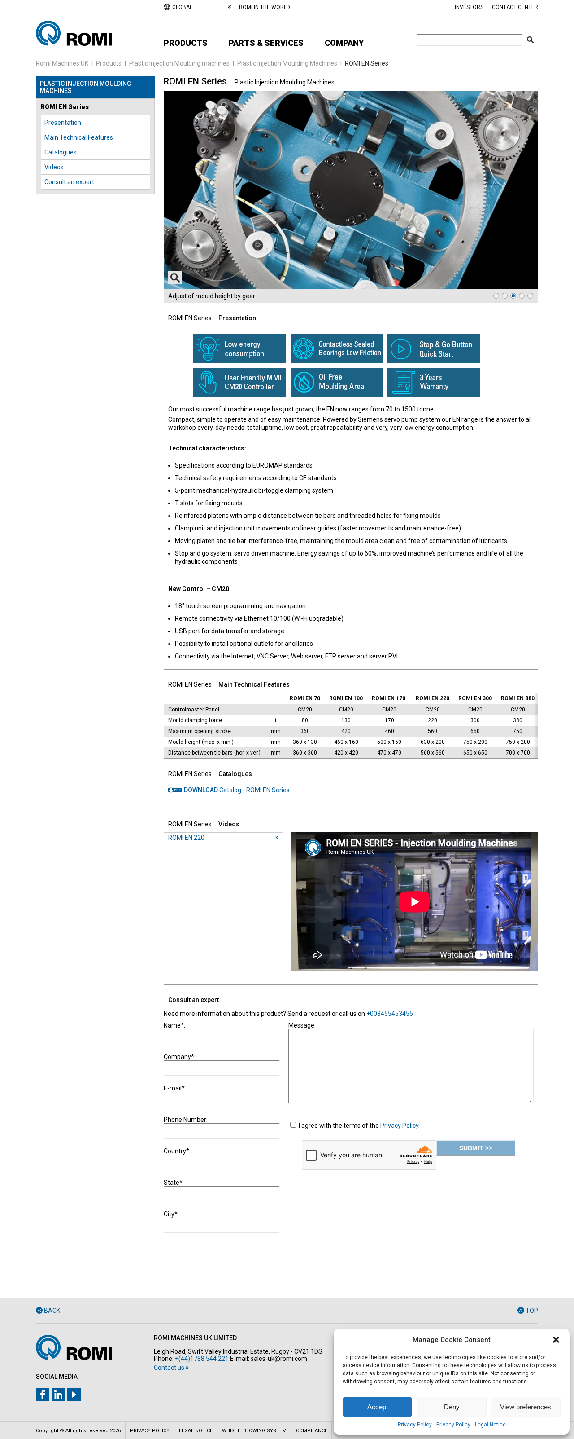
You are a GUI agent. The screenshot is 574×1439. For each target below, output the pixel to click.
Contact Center (515, 7)
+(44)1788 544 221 (202, 1358)
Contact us (169, 1367)
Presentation (62, 122)
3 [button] (513, 296)
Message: (302, 1025)
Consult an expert (69, 181)
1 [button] (496, 296)
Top (532, 1310)
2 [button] (505, 296)
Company (344, 43)
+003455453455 (389, 1013)
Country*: (177, 1151)
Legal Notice (490, 1424)
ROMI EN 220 (186, 837)
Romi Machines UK (62, 63)
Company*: (180, 1056)
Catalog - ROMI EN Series (237, 790)
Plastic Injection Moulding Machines (287, 63)
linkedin (58, 1394)
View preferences (525, 1407)
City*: (171, 1214)
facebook (42, 1394)
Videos (54, 167)
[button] (556, 1339)
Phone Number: (186, 1119)
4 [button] (522, 296)
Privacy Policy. (400, 1125)
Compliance (311, 1431)
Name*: (174, 1025)
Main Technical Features (78, 137)
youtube (74, 1394)
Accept (377, 1407)
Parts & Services (266, 43)
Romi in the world (264, 7)
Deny (452, 1407)
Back (52, 1310)
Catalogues (60, 152)
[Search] (530, 39)
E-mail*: (175, 1088)
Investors (469, 7)
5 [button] (530, 296)
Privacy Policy (415, 1424)
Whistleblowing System (254, 1431)
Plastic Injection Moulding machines (179, 63)
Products (186, 43)
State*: (174, 1182)
